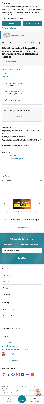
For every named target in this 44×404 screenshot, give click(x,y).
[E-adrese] (6, 354)
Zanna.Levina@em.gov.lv (14, 159)
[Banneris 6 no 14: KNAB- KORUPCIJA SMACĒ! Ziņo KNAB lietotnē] (22, 204)
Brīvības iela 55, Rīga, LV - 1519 (16, 349)
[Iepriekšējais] (5, 203)
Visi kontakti (13, 361)
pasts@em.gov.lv (11, 346)
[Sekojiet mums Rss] (32, 374)
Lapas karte (7, 322)
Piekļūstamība (8, 316)
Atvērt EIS (21, 117)
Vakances (6, 275)
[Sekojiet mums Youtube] (22, 374)
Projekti (5, 288)
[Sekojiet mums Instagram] (18, 374)
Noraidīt (12, 23)
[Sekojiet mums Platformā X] (8, 374)
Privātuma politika (9, 309)
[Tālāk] (39, 203)
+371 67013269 (10, 156)
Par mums (6, 294)
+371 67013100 (10, 342)
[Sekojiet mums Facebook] (13, 374)
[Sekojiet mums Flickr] (27, 374)
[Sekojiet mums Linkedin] (3, 374)
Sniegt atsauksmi (22, 227)
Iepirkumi (6, 282)
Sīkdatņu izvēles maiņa (11, 328)
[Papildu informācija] (13, 354)
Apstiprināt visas (32, 23)
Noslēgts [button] (6, 77)
